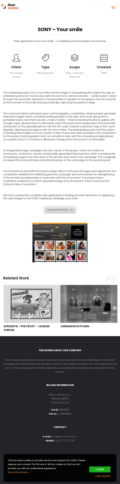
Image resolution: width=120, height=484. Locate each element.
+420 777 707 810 (64, 440)
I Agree (100, 469)
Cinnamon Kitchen (74, 326)
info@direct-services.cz (65, 436)
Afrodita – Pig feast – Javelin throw (27, 328)
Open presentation (58, 209)
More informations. (18, 472)
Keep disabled (102, 476)
